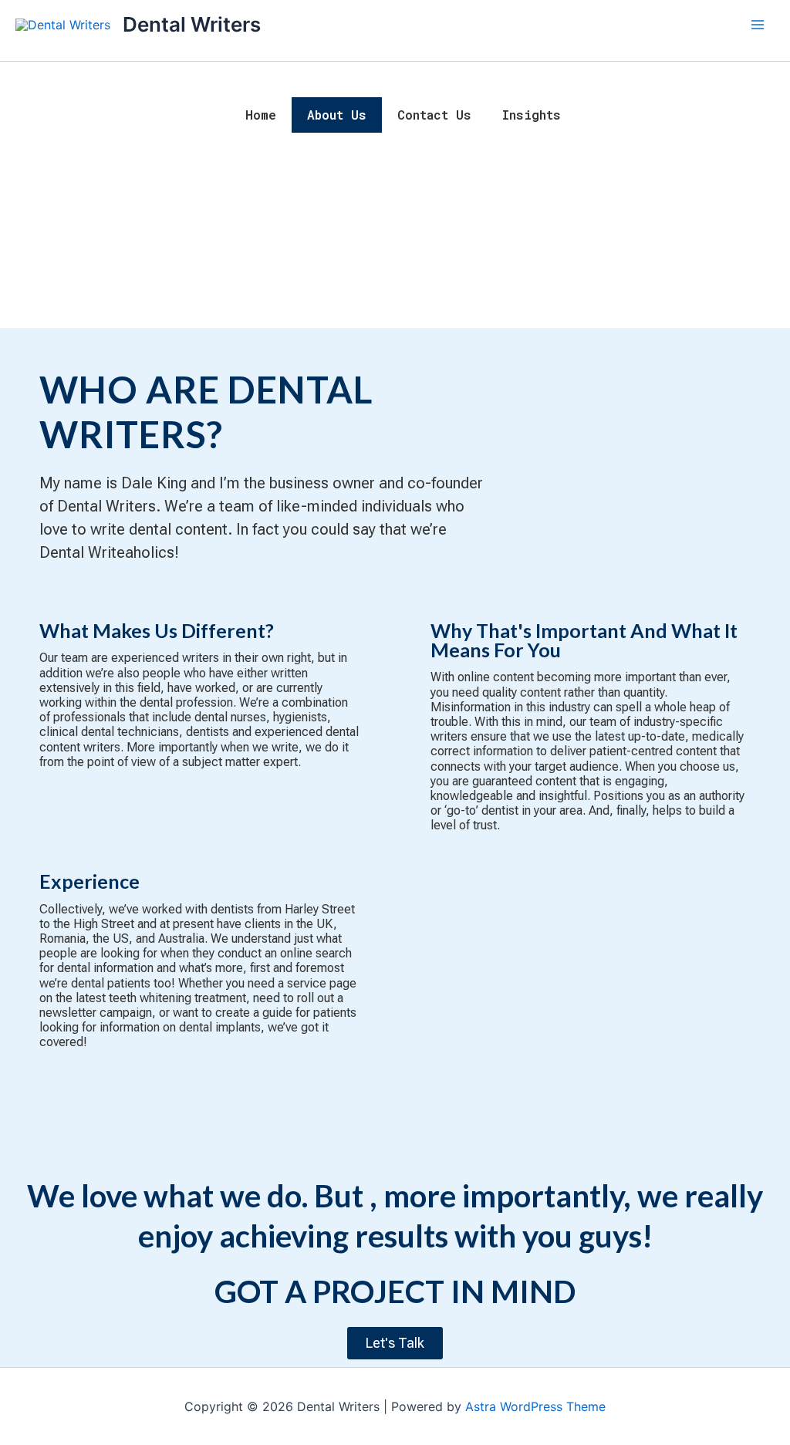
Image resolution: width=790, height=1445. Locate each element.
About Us (336, 114)
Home (260, 114)
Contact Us (434, 114)
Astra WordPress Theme (535, 1406)
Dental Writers (192, 24)
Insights (531, 114)
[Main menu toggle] (758, 25)
